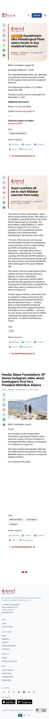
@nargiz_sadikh (15, 123)
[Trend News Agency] (8, 591)
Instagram (13, 524)
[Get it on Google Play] (24, 702)
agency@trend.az (7, 612)
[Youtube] (19, 692)
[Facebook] (9, 692)
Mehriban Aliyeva (16, 519)
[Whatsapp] (4, 692)
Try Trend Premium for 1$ (23, 156)
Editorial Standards (8, 646)
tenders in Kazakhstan (18, 133)
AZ (24, 715)
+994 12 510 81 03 (8, 610)
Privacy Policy (7, 673)
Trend (10, 444)
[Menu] (45, 15)
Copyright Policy (7, 677)
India (11, 331)
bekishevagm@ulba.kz (24, 111)
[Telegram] (24, 692)
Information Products (9, 661)
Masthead (5, 639)
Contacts (5, 642)
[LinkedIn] (29, 692)
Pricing (4, 658)
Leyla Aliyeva (31, 519)
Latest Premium (7, 627)
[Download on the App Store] (8, 702)
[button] (4, 25)
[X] (14, 692)
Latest (4, 623)
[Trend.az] (8, 15)
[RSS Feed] (34, 692)
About (4, 636)
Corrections (6, 649)
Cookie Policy (6, 680)
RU (29, 715)
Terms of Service (7, 670)
